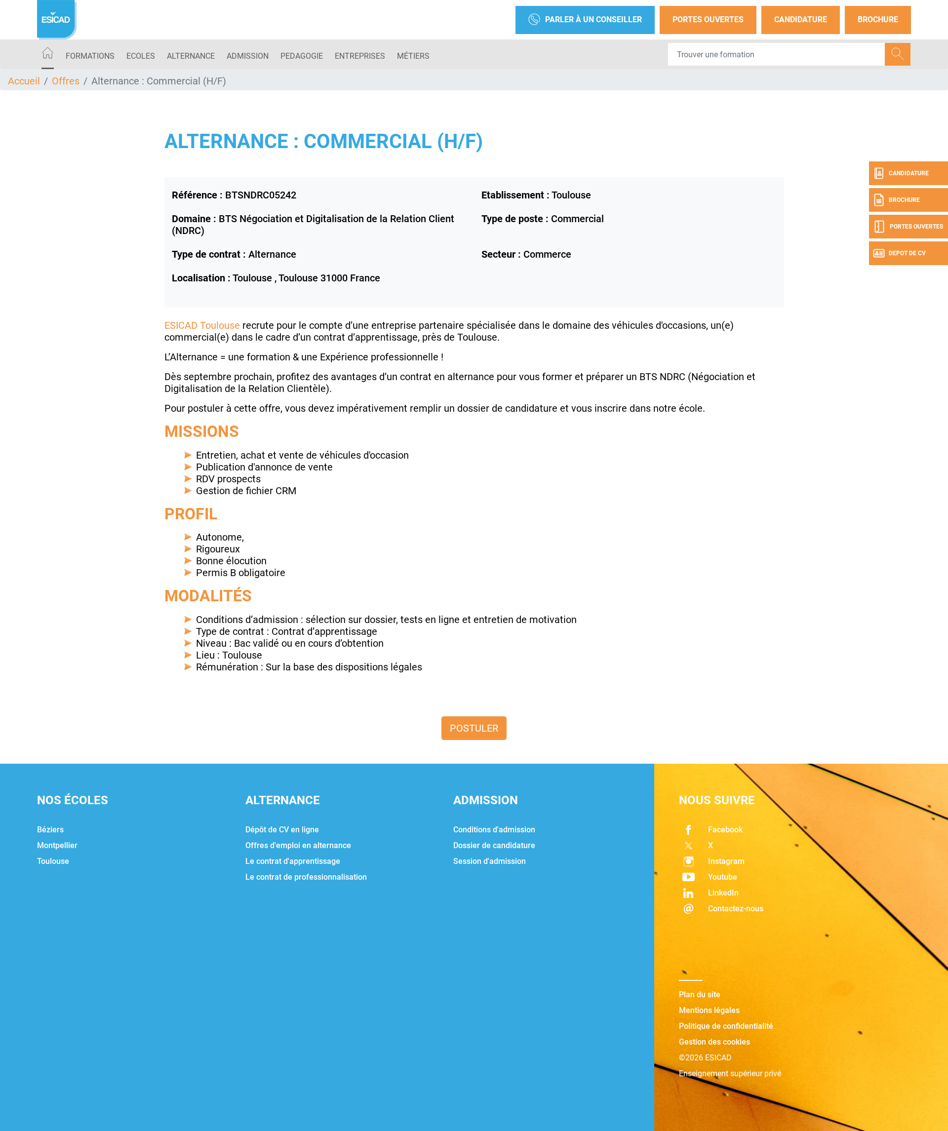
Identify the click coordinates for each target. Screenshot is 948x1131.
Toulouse (53, 861)
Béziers (50, 829)
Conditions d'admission (494, 829)
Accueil (24, 81)
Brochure (878, 19)
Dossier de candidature (494, 845)
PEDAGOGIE (301, 56)
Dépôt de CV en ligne (282, 829)
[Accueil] (48, 54)
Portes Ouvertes (708, 19)
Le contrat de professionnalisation (306, 877)
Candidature (800, 19)
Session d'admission (489, 861)
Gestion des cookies (714, 1042)
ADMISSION (248, 56)
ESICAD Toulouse (202, 325)
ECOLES (140, 56)
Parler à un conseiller (593, 19)
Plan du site (699, 994)
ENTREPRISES (360, 56)
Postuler (474, 728)
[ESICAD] (57, 19)
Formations (90, 56)
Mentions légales (709, 1010)
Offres (65, 81)
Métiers (413, 56)
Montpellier (57, 845)
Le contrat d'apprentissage (292, 861)
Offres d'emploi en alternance (298, 845)
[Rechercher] (897, 54)
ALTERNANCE (191, 56)
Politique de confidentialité (726, 1026)
